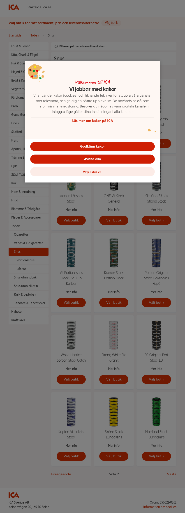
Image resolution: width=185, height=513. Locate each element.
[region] (92, 121)
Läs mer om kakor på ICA (92, 121)
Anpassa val (92, 171)
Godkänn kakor (92, 146)
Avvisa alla (92, 159)
